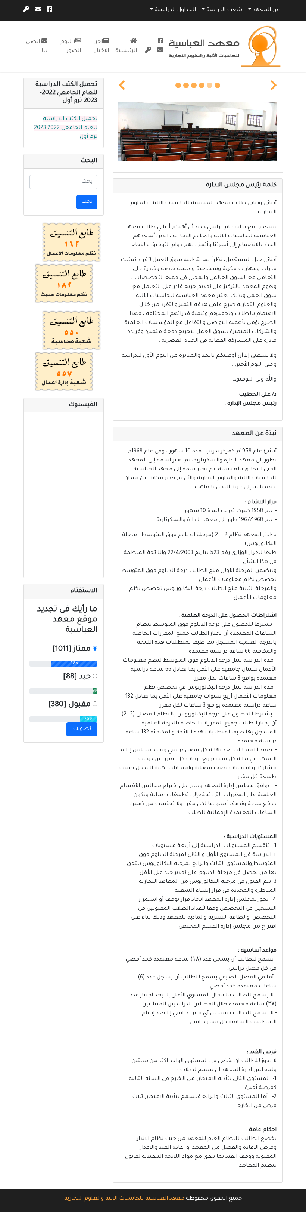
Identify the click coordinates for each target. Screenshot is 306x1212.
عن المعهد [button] (266, 10)
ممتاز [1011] (71, 650)
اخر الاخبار (102, 46)
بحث (87, 202)
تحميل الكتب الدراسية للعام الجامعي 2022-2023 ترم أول (65, 128)
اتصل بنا (36, 46)
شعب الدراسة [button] (224, 10)
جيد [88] (77, 677)
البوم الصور (70, 46)
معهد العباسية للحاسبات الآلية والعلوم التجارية (124, 1199)
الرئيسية (126, 51)
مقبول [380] (69, 705)
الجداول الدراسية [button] (175, 10)
